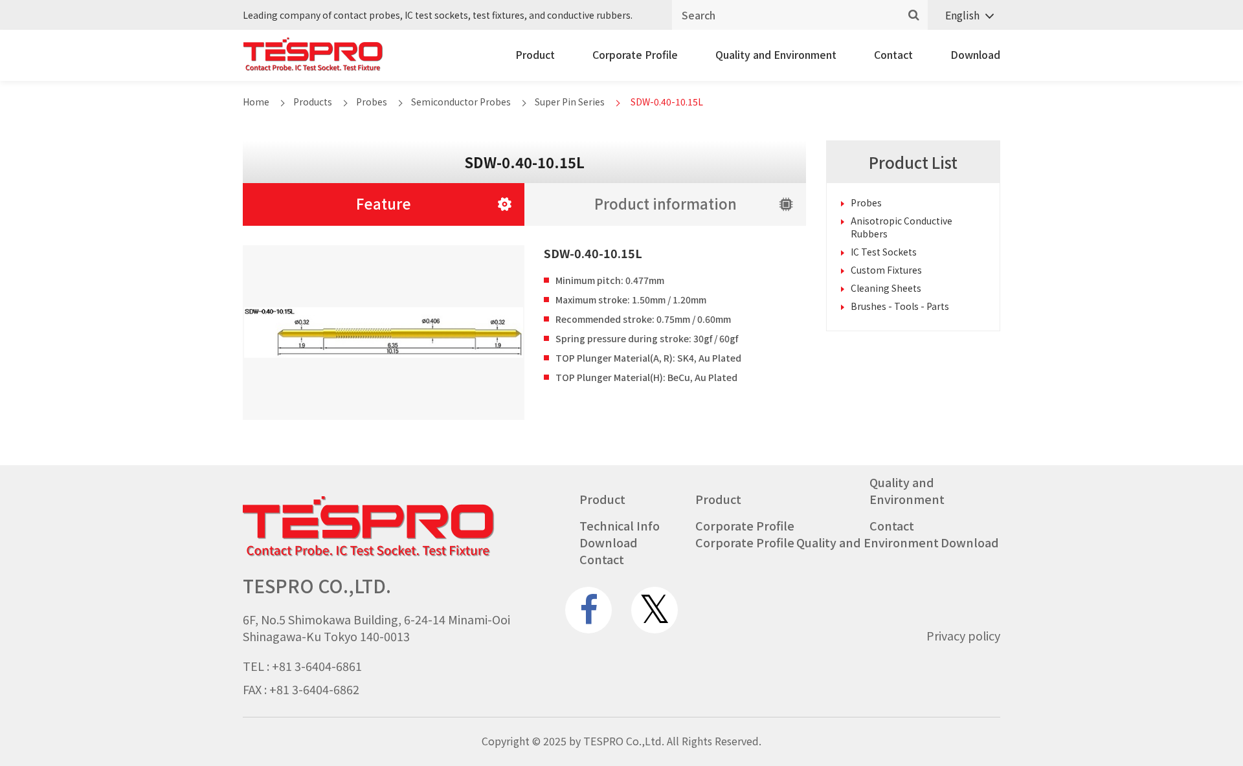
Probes (371, 101)
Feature (383, 203)
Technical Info (619, 525)
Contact (893, 54)
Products (312, 101)
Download (975, 54)
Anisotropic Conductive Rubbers (901, 227)
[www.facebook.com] (588, 610)
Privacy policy (963, 635)
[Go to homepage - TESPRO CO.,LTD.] (369, 553)
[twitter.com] (654, 610)
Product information (665, 203)
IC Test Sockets (884, 251)
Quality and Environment (775, 54)
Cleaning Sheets (886, 287)
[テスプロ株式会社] (313, 67)
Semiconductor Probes (461, 101)
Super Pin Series (570, 101)
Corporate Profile (635, 54)
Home (256, 101)
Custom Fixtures (886, 269)
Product (535, 54)
